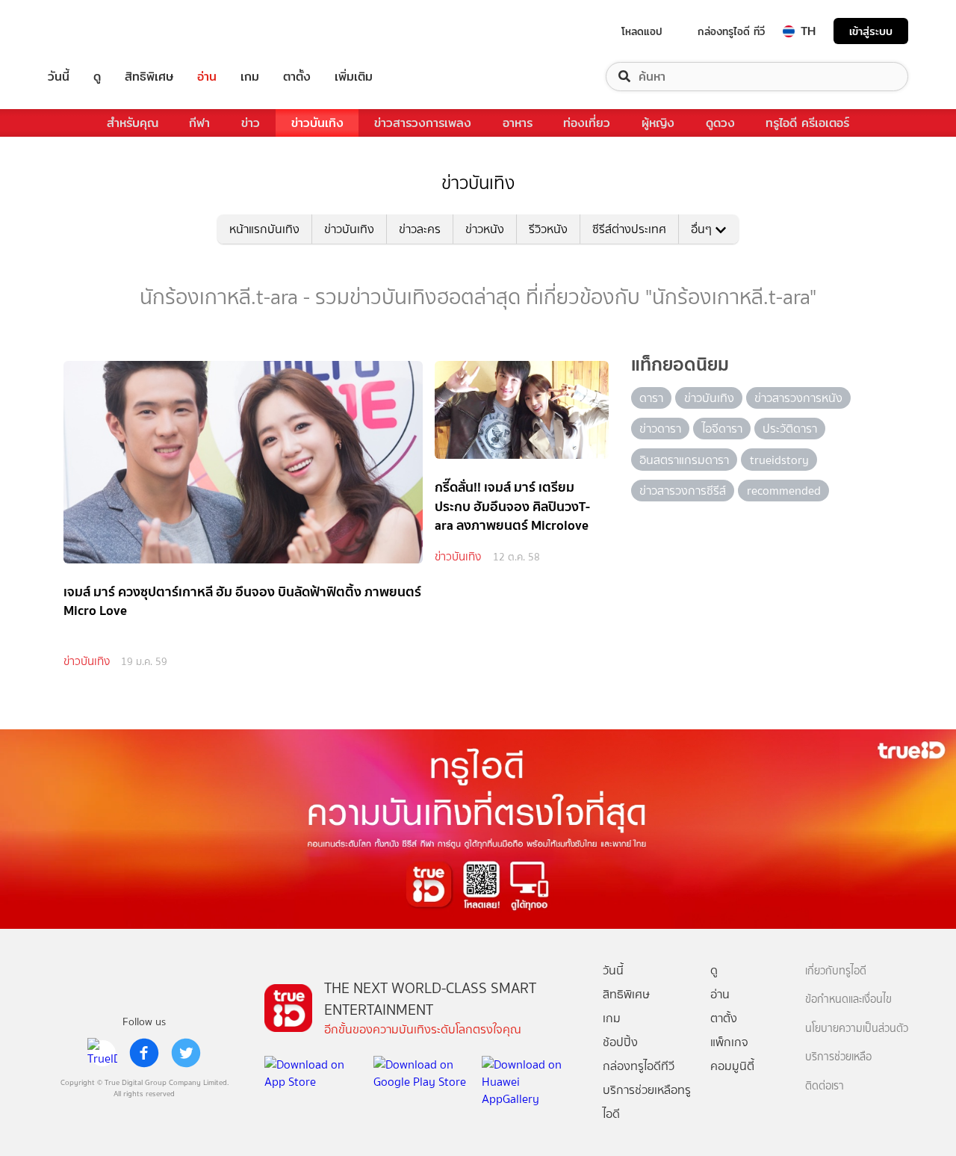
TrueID (92, 31)
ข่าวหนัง (484, 229)
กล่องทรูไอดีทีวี (638, 1066)
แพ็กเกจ (729, 1042)
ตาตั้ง (297, 76)
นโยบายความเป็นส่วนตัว (856, 1028)
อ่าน (207, 76)
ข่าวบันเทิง (317, 123)
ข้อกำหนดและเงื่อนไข (848, 999)
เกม (249, 76)
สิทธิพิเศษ (149, 76)
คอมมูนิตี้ (732, 1066)
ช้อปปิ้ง (620, 1042)
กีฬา (199, 123)
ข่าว (250, 123)
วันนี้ (58, 76)
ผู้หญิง (658, 123)
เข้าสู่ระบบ (871, 31)
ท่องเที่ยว (586, 123)
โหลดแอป (641, 31)
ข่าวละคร (420, 229)
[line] (102, 1053)
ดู (97, 76)
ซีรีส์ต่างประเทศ (629, 229)
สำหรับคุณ (132, 123)
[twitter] (186, 1053)
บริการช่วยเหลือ (838, 1057)
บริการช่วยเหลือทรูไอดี (647, 1101)
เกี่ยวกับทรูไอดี (835, 971)
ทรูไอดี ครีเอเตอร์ (807, 123)
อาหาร (518, 123)
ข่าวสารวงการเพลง (422, 123)
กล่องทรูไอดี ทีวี (731, 31)
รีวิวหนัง (548, 229)
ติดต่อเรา (824, 1086)
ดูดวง (720, 123)
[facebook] (144, 1053)
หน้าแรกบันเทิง (264, 229)
